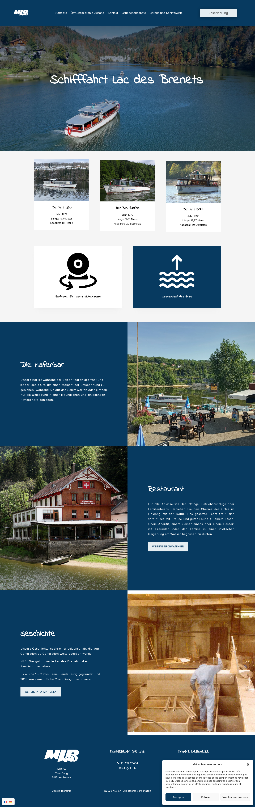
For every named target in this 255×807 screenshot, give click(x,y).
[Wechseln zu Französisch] (5, 802)
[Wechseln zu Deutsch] (10, 802)
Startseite (61, 13)
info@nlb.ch (129, 768)
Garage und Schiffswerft (166, 13)
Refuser (206, 797)
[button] (248, 764)
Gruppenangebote (134, 13)
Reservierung (218, 13)
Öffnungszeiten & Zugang (87, 13)
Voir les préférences (235, 797)
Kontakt (113, 13)
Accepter (178, 797)
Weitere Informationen (168, 546)
